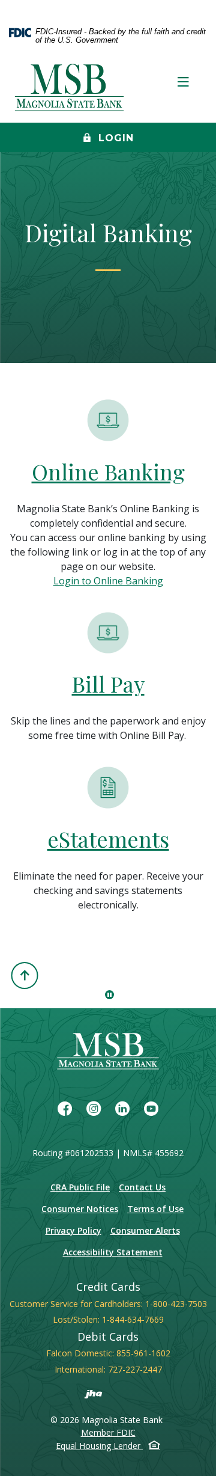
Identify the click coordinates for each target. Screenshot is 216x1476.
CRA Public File (80, 1187)
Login (114, 138)
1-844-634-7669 (133, 1319)
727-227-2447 (135, 1369)
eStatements (108, 838)
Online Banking (108, 471)
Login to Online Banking (108, 580)
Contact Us (142, 1187)
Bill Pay (108, 683)
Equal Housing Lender (99, 1445)
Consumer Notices (79, 1208)
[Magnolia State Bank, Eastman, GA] (71, 88)
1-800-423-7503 (176, 1303)
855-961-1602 (143, 1353)
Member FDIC (108, 1432)
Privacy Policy (73, 1230)
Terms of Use (155, 1208)
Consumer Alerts (145, 1230)
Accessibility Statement (113, 1252)
